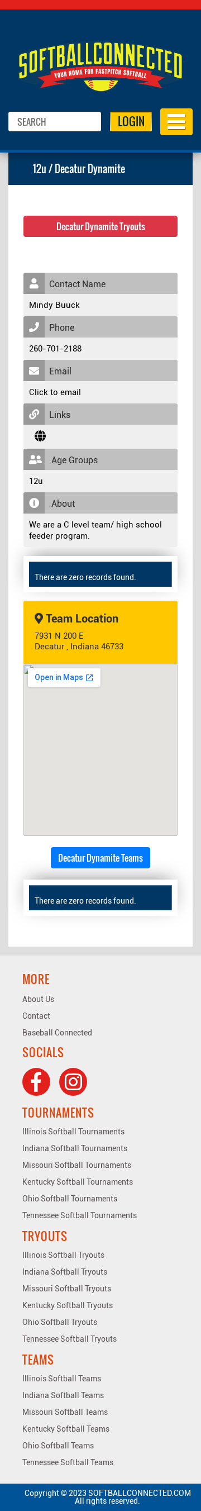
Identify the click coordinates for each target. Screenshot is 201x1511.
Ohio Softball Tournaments (69, 1198)
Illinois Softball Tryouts (63, 1255)
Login (131, 121)
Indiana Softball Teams (63, 1395)
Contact (36, 1015)
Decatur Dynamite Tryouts (100, 226)
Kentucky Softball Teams (65, 1428)
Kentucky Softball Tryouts (67, 1305)
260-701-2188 (55, 349)
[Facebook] (36, 1082)
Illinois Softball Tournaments (73, 1131)
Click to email (55, 392)
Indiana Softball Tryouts (64, 1271)
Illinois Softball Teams (61, 1378)
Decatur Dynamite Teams (100, 857)
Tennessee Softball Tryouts (69, 1338)
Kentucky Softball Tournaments (77, 1181)
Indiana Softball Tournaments (74, 1148)
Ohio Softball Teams (58, 1445)
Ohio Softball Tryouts (59, 1322)
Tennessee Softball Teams (67, 1462)
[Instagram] (73, 1082)
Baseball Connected (57, 1032)
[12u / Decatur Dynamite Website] (40, 436)
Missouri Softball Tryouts (66, 1288)
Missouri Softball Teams (65, 1412)
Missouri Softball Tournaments (76, 1165)
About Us (38, 999)
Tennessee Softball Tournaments (79, 1215)
